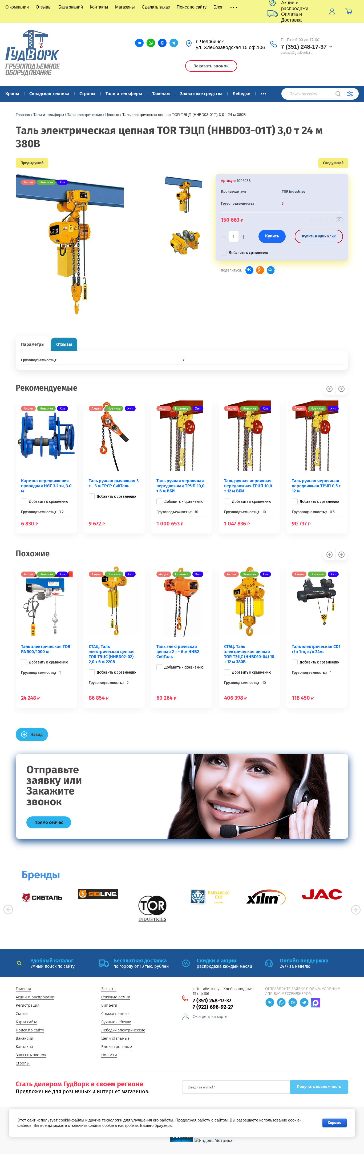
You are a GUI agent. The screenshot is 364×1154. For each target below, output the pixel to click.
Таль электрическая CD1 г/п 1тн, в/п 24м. (316, 649)
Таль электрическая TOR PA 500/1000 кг (45, 649)
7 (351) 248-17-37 (304, 46)
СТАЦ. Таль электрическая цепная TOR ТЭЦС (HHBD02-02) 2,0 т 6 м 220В (112, 654)
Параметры (33, 344)
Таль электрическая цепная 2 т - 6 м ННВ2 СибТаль (177, 651)
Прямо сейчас (48, 822)
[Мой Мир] (271, 270)
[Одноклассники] (260, 270)
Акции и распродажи (294, 5)
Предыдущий (32, 163)
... (263, 92)
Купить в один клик (319, 236)
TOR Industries (293, 191)
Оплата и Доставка (291, 17)
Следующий (333, 163)
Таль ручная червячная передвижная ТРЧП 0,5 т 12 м (316, 485)
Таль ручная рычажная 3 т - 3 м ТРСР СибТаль (114, 483)
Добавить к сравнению (248, 252)
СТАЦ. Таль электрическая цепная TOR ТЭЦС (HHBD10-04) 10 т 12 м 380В (249, 654)
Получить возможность (319, 1086)
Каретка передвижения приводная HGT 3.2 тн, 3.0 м (46, 485)
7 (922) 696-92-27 (213, 1007)
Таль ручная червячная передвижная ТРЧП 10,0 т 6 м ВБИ (180, 485)
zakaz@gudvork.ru (297, 52)
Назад (36, 734)
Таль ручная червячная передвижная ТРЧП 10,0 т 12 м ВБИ (248, 485)
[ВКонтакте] (249, 270)
